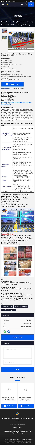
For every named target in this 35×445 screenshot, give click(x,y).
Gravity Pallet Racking (19, 22)
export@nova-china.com (9, 1)
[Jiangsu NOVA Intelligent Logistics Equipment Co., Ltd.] (8, 4)
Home (3, 22)
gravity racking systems (9, 310)
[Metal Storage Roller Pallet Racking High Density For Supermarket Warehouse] (26, 389)
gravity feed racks (7, 306)
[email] (9, 332)
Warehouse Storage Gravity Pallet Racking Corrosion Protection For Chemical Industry (8, 399)
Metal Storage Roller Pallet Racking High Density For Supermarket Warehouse (25, 399)
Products (8, 22)
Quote (30, 4)
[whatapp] (5, 331)
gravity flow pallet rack (21, 306)
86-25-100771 (30, 1)
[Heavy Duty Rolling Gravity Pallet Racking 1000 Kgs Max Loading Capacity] (21, 40)
